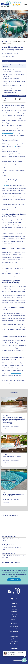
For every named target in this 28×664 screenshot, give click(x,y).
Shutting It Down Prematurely (11, 78)
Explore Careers (14, 579)
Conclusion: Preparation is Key (11, 88)
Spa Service (14, 639)
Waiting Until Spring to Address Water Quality (14, 82)
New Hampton (14, 626)
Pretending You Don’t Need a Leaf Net (14, 85)
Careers (14, 616)
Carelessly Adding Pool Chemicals (12, 71)
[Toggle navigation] (25, 3)
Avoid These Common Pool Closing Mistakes (13, 65)
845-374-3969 (15, 562)
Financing (14, 611)
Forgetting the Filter (8, 69)
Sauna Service (14, 644)
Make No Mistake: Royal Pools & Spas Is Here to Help (13, 91)
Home (14, 606)
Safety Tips (14, 614)
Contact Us (14, 619)
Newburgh (14, 629)
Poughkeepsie (14, 631)
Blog (6, 41)
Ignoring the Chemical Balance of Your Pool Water (14, 75)
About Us (14, 609)
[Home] (3, 41)
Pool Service (14, 641)
